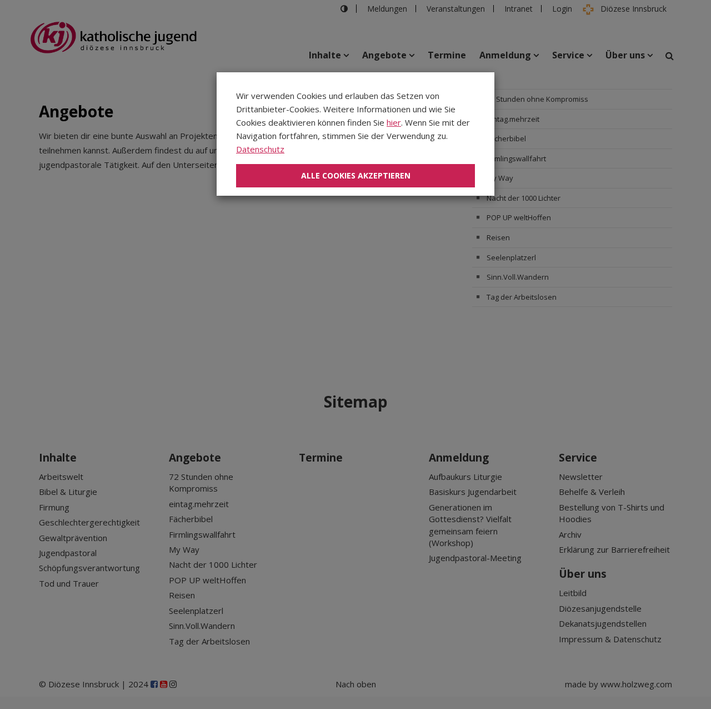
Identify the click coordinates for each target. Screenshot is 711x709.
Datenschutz (260, 149)
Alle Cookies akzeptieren (355, 175)
